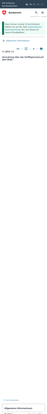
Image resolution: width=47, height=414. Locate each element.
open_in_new (26, 48)
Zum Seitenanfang (10, 400)
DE (27, 4)
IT (34, 4)
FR (31, 4)
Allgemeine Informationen (16, 40)
